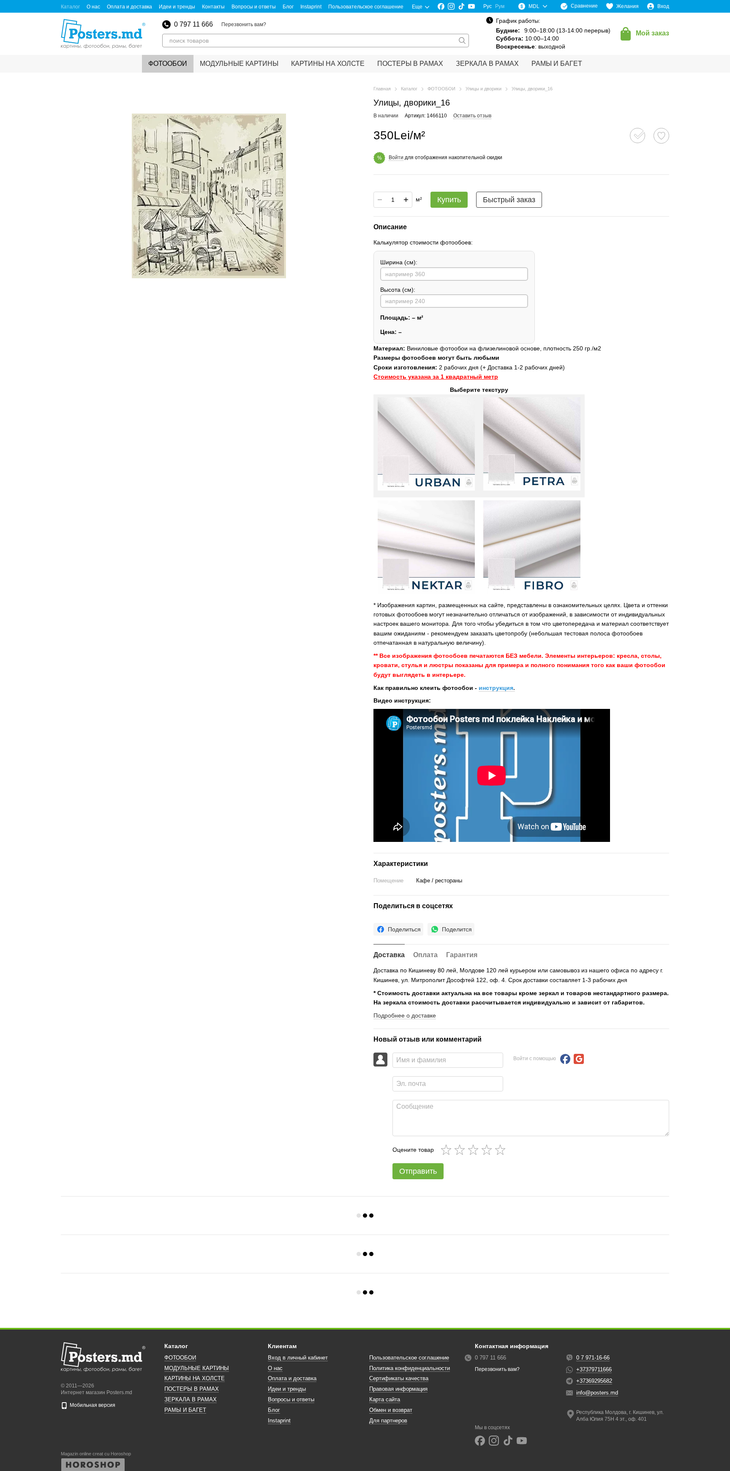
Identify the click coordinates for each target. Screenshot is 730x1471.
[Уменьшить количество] (380, 199)
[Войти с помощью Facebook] (565, 1059)
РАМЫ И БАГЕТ (556, 63)
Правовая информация (398, 1389)
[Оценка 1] (448, 1150)
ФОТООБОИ (167, 63)
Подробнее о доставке (404, 1015)
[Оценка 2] (461, 1150)
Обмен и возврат (390, 1410)
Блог (288, 7)
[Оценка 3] (475, 1150)
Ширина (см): (398, 262)
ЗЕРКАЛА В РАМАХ (487, 63)
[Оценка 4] (488, 1150)
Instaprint (310, 7)
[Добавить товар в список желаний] (661, 136)
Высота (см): (397, 289)
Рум (499, 6)
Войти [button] (396, 157)
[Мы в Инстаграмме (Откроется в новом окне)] (451, 6)
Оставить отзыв (472, 116)
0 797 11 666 (193, 24)
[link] (398, 929)
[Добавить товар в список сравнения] (637, 135)
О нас (93, 7)
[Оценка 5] (502, 1150)
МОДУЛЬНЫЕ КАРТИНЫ (239, 63)
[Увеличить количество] (406, 199)
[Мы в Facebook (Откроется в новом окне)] (441, 6)
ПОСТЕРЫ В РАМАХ (410, 63)
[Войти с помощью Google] (579, 1059)
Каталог (70, 7)
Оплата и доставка (129, 7)
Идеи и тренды (177, 7)
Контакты (213, 7)
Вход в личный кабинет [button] (298, 1357)
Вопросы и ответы (254, 7)
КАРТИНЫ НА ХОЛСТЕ (328, 63)
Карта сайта (384, 1399)
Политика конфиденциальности (409, 1368)
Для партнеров (388, 1420)
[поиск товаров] (462, 40)
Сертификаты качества (398, 1378)
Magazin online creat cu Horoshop (96, 1453)
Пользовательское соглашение (365, 7)
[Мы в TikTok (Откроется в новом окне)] (461, 6)
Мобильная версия (91, 1405)
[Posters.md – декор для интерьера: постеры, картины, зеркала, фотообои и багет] (103, 1357)
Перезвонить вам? (243, 24)
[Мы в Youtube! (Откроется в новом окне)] (471, 6)
